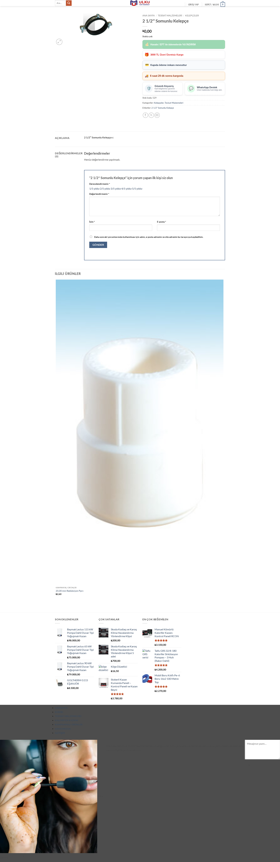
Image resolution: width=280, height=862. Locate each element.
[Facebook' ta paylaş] (145, 115)
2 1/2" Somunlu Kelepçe (163, 108)
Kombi (59, 712)
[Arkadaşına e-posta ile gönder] (157, 115)
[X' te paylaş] (151, 115)
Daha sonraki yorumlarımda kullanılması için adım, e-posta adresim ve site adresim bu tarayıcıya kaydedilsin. (148, 237)
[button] (193, 4)
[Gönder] (68, 3)
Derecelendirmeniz (99, 183)
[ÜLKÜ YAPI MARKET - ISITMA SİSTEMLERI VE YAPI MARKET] (140, 3)
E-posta (161, 221)
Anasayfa (61, 707)
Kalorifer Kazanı (66, 720)
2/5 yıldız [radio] (105, 188)
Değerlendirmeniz (99, 193)
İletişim (60, 733)
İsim (92, 221)
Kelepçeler (192, 15)
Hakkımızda (63, 728)
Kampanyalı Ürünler (69, 724)
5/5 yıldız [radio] (137, 188)
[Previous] (56, 606)
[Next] (67, 40)
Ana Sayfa (148, 15)
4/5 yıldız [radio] (126, 188)
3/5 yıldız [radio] (116, 188)
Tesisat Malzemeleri (170, 15)
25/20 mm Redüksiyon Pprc (70, 590)
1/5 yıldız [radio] (94, 188)
